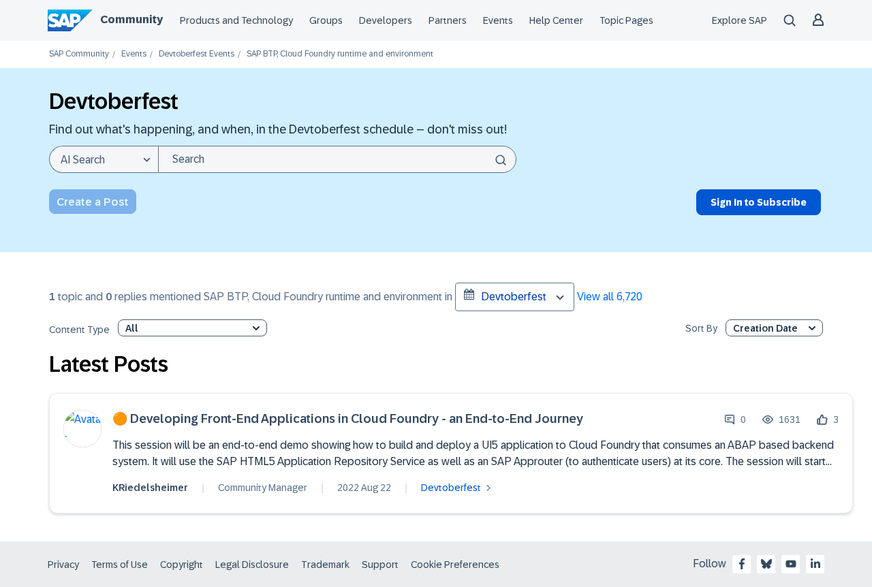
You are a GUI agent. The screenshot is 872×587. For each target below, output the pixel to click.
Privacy (63, 564)
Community (131, 19)
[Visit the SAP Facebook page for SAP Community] (741, 563)
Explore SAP (739, 20)
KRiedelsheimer (150, 487)
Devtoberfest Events (196, 54)
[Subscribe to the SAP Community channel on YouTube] (790, 563)
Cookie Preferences (455, 564)
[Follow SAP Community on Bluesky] (766, 563)
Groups (326, 20)
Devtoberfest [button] (513, 296)
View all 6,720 (609, 296)
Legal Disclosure (252, 564)
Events (498, 20)
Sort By (701, 328)
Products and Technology (236, 20)
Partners (448, 20)
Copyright (181, 564)
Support (380, 564)
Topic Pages (626, 20)
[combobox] (337, 159)
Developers (385, 20)
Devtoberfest (451, 487)
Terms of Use (119, 564)
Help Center (556, 20)
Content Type (79, 330)
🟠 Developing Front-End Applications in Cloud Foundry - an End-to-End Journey (347, 419)
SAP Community (79, 54)
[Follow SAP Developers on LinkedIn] (815, 563)
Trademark (325, 564)
